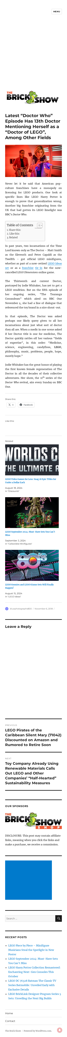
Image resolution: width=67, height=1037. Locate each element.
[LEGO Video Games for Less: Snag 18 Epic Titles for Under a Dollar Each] (32, 459)
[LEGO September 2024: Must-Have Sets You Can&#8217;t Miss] (32, 512)
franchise (28, 267)
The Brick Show (13, 1031)
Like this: (14, 233)
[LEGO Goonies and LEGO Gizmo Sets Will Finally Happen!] (32, 565)
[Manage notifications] (59, 1030)
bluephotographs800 (21, 608)
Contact (10, 1021)
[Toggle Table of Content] (38, 225)
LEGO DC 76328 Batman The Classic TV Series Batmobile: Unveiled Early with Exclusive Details (32, 985)
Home (9, 1013)
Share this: (15, 230)
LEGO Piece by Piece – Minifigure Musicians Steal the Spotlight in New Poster (31, 950)
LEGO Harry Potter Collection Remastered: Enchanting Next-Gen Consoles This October (34, 972)
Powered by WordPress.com (37, 1031)
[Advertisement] (33, 54)
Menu (56, 11)
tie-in (38, 267)
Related (13, 237)
